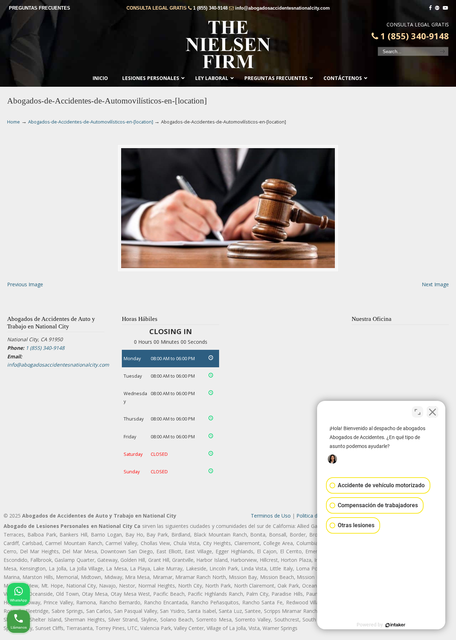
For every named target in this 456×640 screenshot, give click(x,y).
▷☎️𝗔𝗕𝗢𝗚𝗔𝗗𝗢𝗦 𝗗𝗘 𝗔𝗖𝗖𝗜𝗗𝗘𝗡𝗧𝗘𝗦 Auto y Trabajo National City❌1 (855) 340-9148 (228, 44)
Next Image (435, 284)
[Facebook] (430, 8)
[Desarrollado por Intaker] (395, 625)
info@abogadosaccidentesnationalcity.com (282, 8)
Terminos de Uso (271, 515)
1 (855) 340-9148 (210, 8)
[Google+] (437, 8)
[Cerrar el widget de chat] (432, 412)
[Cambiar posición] (417, 412)
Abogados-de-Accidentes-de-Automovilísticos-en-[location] (90, 122)
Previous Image (25, 284)
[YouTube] (445, 8)
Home (13, 122)
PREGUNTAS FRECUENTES (39, 8)
